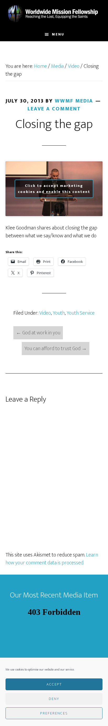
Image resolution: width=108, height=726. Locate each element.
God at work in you (38, 333)
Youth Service (81, 313)
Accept (54, 684)
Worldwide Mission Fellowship (54, 14)
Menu (58, 34)
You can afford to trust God (55, 348)
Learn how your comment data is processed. (52, 558)
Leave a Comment (54, 108)
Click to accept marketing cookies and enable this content (54, 189)
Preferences (54, 713)
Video (45, 313)
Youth (59, 313)
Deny (54, 699)
